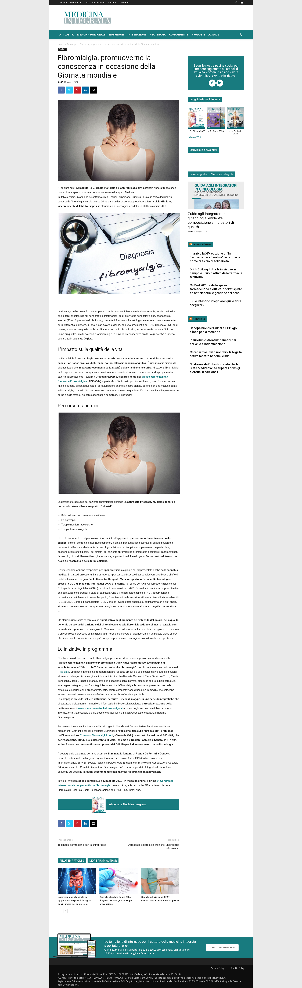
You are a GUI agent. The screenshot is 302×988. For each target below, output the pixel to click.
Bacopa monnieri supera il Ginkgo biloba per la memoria (213, 330)
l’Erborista (199, 319)
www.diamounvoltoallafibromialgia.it (100, 708)
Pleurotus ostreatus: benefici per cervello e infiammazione (213, 342)
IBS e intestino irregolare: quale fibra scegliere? (215, 303)
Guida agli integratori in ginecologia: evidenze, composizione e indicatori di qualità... (211, 220)
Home (61, 44)
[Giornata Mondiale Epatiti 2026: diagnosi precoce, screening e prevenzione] (118, 881)
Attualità (66, 34)
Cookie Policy (237, 968)
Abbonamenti (98, 2)
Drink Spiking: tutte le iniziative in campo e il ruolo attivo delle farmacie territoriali (216, 273)
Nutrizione (116, 34)
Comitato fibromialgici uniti (96, 735)
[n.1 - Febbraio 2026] (235, 118)
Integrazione (137, 34)
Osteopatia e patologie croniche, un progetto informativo (153, 846)
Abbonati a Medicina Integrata (127, 804)
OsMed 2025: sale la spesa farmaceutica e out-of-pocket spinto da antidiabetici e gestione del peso (216, 289)
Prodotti (198, 34)
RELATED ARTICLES (71, 860)
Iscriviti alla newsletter (203, 150)
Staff (60, 82)
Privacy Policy (217, 968)
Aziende (213, 34)
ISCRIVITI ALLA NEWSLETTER (222, 947)
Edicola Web (195, 137)
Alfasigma (63, 671)
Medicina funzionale (91, 34)
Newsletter (124, 2)
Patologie (72, 44)
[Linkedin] (241, 2)
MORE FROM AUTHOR (103, 860)
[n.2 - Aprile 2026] (216, 118)
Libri (87, 2)
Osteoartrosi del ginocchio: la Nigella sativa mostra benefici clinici (216, 354)
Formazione (75, 2)
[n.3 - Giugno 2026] (99, 804)
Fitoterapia (158, 34)
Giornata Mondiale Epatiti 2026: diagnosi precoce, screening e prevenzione (115, 900)
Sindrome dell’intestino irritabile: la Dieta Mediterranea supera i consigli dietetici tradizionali (215, 368)
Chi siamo (62, 2)
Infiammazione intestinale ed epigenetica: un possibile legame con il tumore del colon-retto (75, 900)
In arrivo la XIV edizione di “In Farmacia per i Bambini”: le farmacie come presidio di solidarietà (215, 257)
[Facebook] (236, 2)
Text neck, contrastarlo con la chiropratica (82, 844)
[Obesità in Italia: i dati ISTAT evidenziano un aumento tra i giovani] (160, 881)
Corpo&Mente (178, 34)
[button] (240, 35)
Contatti (112, 2)
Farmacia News (202, 244)
